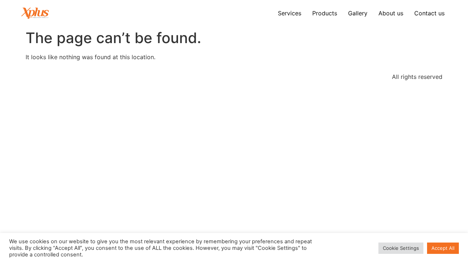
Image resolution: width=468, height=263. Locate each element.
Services (289, 13)
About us (390, 13)
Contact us (429, 13)
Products (324, 13)
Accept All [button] (442, 248)
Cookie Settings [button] (401, 248)
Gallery (357, 13)
